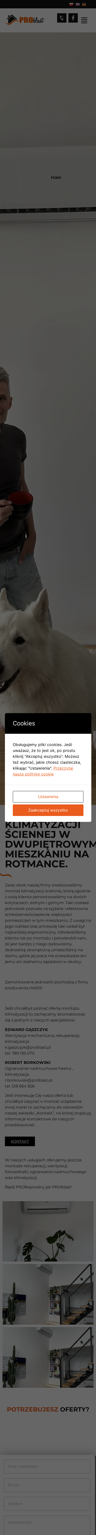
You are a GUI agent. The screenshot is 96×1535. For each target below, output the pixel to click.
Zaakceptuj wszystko (48, 810)
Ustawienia (48, 796)
